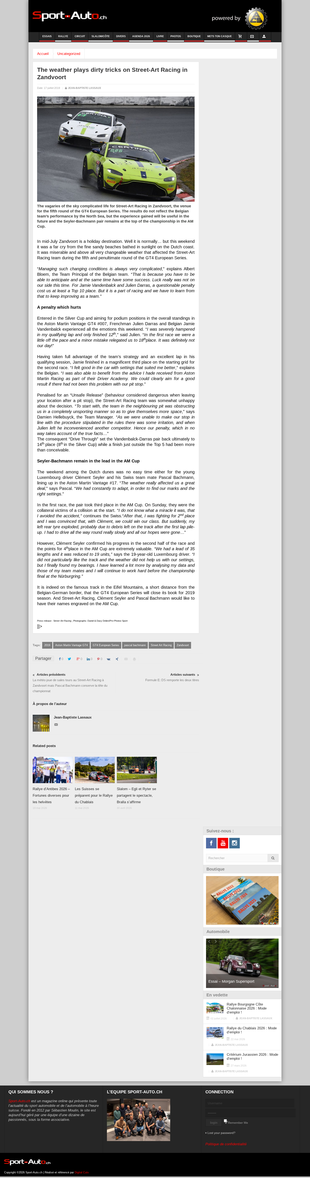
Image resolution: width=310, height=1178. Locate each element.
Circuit (80, 36)
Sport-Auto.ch (19, 1101)
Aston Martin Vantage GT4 (71, 645)
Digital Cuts (82, 1172)
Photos (175, 36)
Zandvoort (183, 645)
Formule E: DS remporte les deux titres (172, 677)
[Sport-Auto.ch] (69, 16)
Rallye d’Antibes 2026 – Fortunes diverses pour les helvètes (51, 795)
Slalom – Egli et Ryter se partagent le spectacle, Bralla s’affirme (136, 795)
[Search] (273, 858)
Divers (121, 36)
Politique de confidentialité (226, 1144)
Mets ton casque (219, 36)
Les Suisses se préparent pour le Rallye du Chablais (94, 795)
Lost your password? (221, 1133)
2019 (47, 645)
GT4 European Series (106, 645)
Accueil (43, 54)
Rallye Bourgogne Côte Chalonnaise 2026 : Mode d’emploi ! (247, 1008)
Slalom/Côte (101, 36)
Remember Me (238, 1122)
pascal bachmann (135, 645)
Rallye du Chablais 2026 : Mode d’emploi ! (252, 1030)
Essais (47, 36)
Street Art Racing (161, 645)
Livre (160, 36)
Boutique (194, 36)
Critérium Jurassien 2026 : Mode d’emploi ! (252, 1057)
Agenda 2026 (141, 36)
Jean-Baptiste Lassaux (84, 88)
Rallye (63, 36)
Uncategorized (68, 54)
